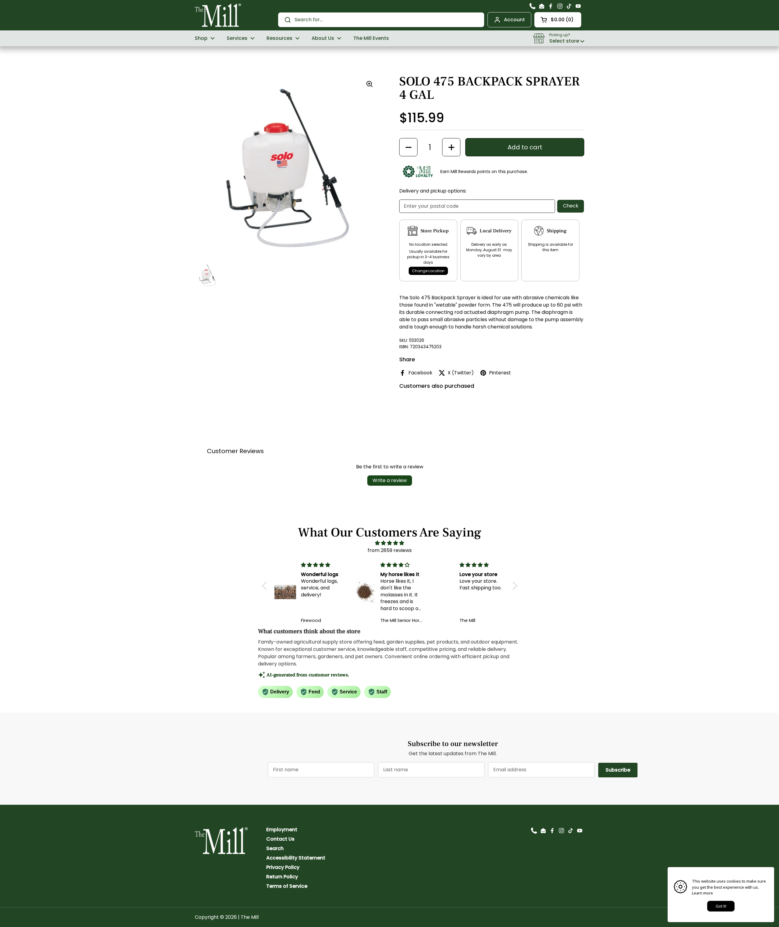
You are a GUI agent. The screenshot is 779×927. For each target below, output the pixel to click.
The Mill (250, 917)
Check (570, 205)
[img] (390, 543)
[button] (557, 19)
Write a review (389, 480)
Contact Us (280, 838)
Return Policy (282, 876)
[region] (287, 167)
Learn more (702, 893)
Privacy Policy (282, 867)
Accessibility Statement (295, 857)
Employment (281, 829)
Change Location (428, 270)
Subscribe (622, 769)
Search (275, 848)
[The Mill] (218, 14)
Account (514, 19)
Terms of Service (286, 886)
